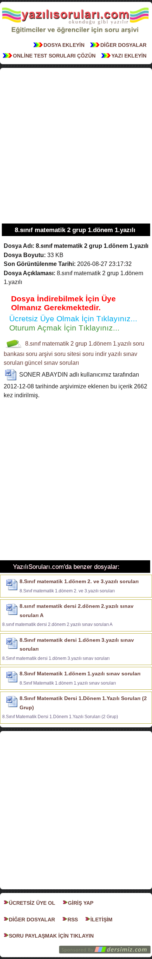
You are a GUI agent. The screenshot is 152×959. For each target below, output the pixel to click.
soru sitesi (67, 354)
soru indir (94, 354)
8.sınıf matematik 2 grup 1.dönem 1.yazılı (78, 343)
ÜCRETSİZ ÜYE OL (32, 903)
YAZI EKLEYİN (128, 56)
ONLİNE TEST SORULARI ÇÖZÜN (54, 56)
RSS (73, 919)
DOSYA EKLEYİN (64, 45)
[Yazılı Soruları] (75, 36)
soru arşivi (39, 354)
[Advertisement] (76, 146)
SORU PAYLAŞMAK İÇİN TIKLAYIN (51, 936)
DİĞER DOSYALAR (123, 45)
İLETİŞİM (101, 919)
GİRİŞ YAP (80, 903)
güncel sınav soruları (52, 363)
